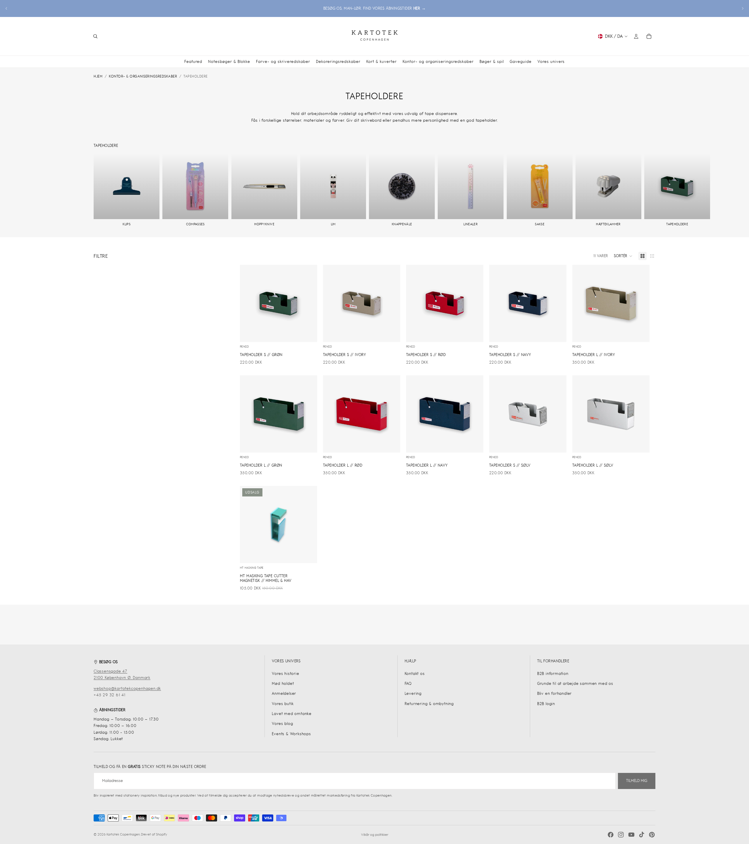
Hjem (98, 76)
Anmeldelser (284, 693)
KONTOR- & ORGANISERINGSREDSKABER (143, 76)
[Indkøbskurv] (649, 36)
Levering (413, 693)
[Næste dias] (742, 8)
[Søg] (95, 36)
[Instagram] (620, 834)
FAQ (408, 683)
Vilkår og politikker (374, 834)
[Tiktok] (641, 834)
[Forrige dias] (6, 8)
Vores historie (285, 673)
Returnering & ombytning (429, 704)
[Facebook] (610, 834)
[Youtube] (631, 834)
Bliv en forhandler (554, 693)
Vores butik (283, 704)
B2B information (552, 673)
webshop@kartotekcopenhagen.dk (127, 688)
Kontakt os (415, 673)
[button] (623, 256)
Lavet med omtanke (292, 713)
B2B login (546, 704)
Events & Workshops (291, 734)
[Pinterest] (651, 834)
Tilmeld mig (636, 780)
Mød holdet (283, 683)
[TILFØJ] (308, 333)
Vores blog (282, 723)
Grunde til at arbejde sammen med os (575, 683)
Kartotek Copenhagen (123, 834)
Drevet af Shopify (154, 834)
